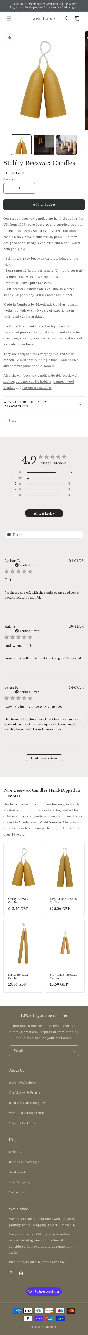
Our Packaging (19, 1182)
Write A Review (44, 513)
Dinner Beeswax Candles (18, 976)
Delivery (15, 1151)
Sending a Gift (19, 1172)
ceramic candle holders (33, 381)
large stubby (25, 295)
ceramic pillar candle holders (32, 366)
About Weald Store (22, 1082)
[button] (9, 18)
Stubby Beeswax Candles (18, 900)
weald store (49, 1326)
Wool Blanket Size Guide (26, 1113)
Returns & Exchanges (24, 1162)
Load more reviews (44, 758)
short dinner (63, 295)
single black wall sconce (60, 360)
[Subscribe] (74, 1050)
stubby (8, 295)
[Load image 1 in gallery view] (21, 145)
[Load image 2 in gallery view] (44, 145)
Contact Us (16, 1192)
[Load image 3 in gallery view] (66, 145)
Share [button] (12, 420)
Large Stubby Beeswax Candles (63, 900)
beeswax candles (36, 375)
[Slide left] (5, 146)
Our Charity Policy (22, 1123)
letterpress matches (36, 387)
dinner (41, 295)
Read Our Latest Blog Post (27, 1103)
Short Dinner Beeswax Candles (63, 976)
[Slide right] (83, 146)
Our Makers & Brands (24, 1092)
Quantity (9, 179)
